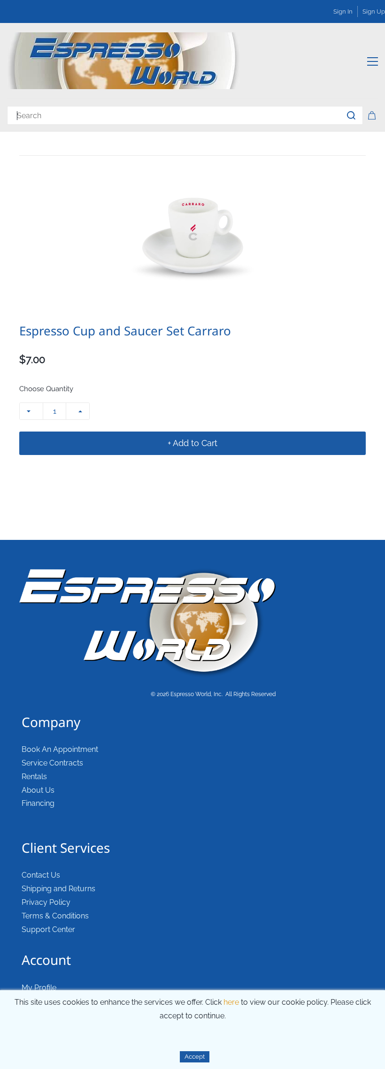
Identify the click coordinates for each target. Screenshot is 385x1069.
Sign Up (373, 11)
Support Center (48, 929)
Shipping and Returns (58, 888)
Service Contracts (52, 762)
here (231, 1002)
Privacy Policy (46, 902)
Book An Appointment (60, 749)
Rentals (34, 776)
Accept (195, 1056)
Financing (38, 803)
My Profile (39, 987)
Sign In (343, 11)
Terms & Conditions (55, 915)
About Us (38, 790)
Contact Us (41, 875)
